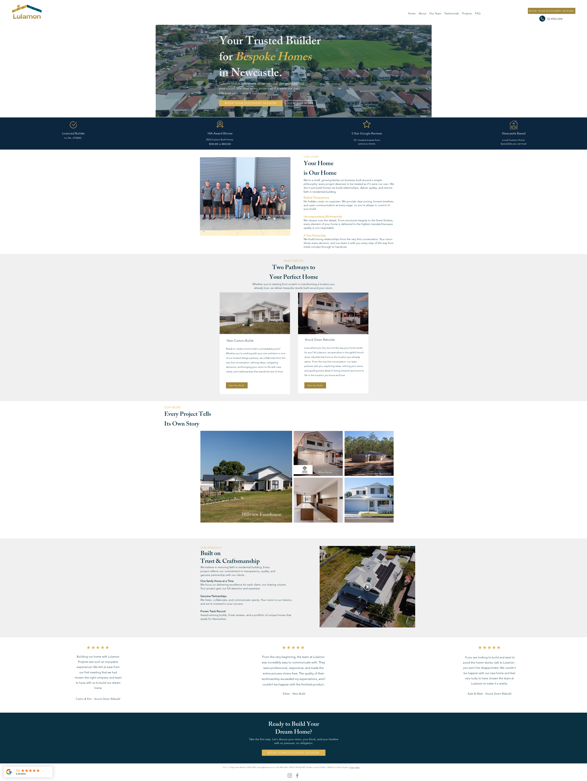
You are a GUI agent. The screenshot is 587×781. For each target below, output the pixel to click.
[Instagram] (290, 776)
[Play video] (367, 587)
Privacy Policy (355, 767)
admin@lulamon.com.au (266, 767)
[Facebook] (297, 776)
